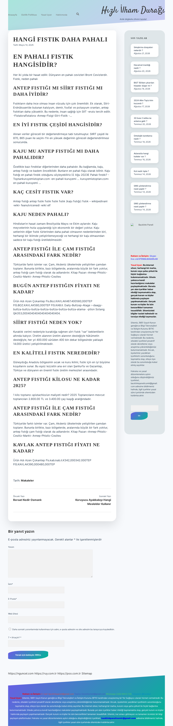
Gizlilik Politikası (29, 14)
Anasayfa (12, 14)
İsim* (10, 584)
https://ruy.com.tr (45, 673)
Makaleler (27, 480)
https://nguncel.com (21, 673)
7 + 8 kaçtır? (14, 637)
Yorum (11, 547)
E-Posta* (12, 599)
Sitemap (87, 673)
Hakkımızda (61, 14)
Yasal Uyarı (46, 14)
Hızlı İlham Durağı (133, 10)
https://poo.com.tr (69, 673)
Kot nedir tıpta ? (141, 171)
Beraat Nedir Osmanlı (27, 500)
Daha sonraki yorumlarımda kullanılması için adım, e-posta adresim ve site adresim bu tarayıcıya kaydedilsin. (63, 629)
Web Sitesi (13, 613)
